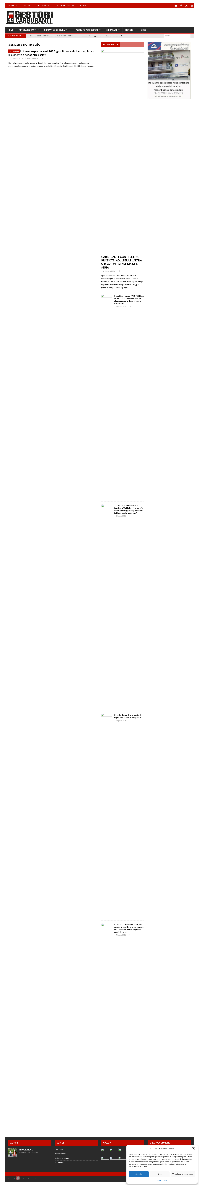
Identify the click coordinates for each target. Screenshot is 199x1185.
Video (143, 30)
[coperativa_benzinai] (169, 97)
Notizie (129, 30)
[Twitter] (186, 5)
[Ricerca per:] (177, 35)
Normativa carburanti (56, 30)
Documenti (59, 1162)
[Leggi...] (125, 287)
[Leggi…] (90, 65)
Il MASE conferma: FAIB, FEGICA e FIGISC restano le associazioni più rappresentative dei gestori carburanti (129, 300)
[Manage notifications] (18, 1178)
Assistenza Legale (44, 5)
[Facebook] (181, 5)
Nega (159, 1174)
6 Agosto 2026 (109, 271)
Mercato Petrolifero (87, 30)
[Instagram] (191, 5)
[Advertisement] (144, 17)
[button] (193, 1148)
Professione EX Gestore (65, 5)
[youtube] (175, 5)
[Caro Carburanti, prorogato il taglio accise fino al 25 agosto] (106, 816)
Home (10, 30)
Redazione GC (32, 58)
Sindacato (112, 30)
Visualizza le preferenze (182, 1174)
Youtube (83, 5)
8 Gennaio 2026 (16, 58)
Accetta (139, 1174)
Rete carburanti (27, 30)
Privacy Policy (162, 1180)
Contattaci (27, 5)
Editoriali (11, 5)
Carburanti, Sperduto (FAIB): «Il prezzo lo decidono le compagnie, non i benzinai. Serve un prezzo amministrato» (129, 928)
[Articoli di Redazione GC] (12, 1155)
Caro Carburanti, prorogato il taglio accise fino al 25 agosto (127, 716)
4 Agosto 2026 (121, 720)
